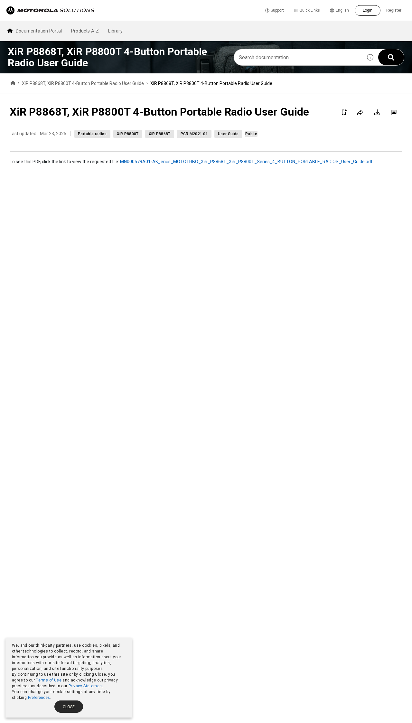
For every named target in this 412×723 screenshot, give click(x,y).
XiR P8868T (160, 134)
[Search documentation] (391, 57)
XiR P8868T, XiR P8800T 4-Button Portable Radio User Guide (83, 83)
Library (115, 30)
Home (12, 83)
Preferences (39, 697)
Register (393, 10)
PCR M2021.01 (194, 134)
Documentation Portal (39, 30)
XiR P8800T (128, 134)
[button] (370, 57)
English (342, 10)
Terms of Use (48, 680)
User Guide (228, 134)
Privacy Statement (86, 686)
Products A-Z (85, 30)
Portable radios (92, 134)
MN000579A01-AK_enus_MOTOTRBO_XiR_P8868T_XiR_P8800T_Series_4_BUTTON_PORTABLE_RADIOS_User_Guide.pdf (246, 161)
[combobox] (298, 57)
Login (367, 10)
